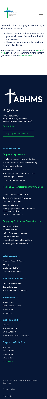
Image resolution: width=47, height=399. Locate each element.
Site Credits (8, 396)
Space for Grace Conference (15, 290)
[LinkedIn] (16, 110)
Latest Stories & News (12, 283)
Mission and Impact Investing (16, 335)
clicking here (25, 55)
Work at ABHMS (10, 332)
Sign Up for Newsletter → (18, 133)
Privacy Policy (9, 389)
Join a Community (11, 328)
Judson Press (8, 302)
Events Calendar (10, 287)
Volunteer (7, 325)
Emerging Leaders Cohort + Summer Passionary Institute (19, 209)
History (6, 264)
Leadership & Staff (11, 268)
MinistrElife (8, 309)
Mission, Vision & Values (14, 261)
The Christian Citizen (12, 306)
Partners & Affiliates (12, 271)
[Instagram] (8, 110)
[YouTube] (12, 110)
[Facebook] (4, 110)
